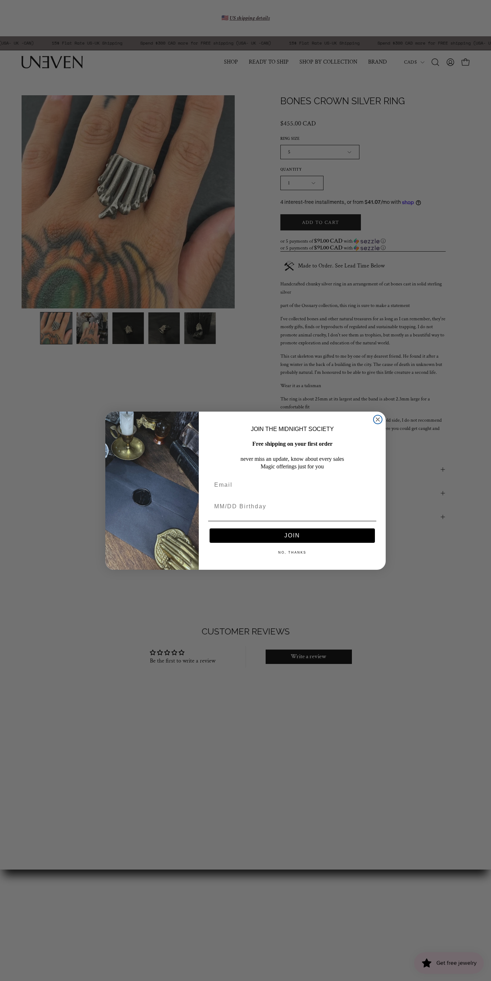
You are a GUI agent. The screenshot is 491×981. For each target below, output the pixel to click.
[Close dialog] (377, 419)
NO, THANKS (292, 552)
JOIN (292, 535)
